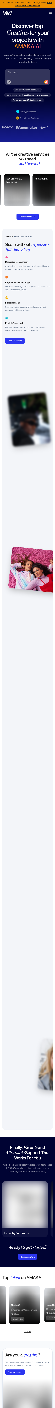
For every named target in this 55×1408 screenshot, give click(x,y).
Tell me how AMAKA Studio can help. (27, 100)
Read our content (27, 216)
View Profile (8, 1319)
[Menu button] (50, 13)
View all (27, 1331)
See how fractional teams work (27, 90)
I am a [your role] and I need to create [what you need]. (27, 95)
